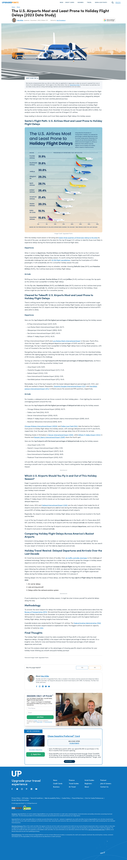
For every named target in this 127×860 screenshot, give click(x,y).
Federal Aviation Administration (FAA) (87, 623)
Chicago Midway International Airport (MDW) (41, 426)
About (87, 787)
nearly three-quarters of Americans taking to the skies (78, 238)
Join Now (40, 717)
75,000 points (74, 743)
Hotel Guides (89, 780)
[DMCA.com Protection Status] (17, 808)
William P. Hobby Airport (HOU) (89, 435)
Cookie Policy (66, 798)
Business (80, 2)
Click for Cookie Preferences (94, 798)
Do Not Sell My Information (20, 800)
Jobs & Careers (105, 784)
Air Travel (72, 787)
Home (13, 7)
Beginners (88, 784)
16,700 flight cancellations (61, 260)
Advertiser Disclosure (118, 3)
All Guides (25, 798)
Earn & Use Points (101, 2)
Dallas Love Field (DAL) (69, 426)
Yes (82, 667)
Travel (89, 2)
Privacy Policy (16, 798)
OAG (41, 628)
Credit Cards (69, 2)
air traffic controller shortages (76, 558)
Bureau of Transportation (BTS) (36, 612)
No (95, 667)
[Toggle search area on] (113, 3)
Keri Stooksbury (61, 20)
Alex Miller (20, 20)
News (61, 2)
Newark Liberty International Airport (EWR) (49, 437)
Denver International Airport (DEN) (60, 435)
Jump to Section (31, 78)
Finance (72, 780)
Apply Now (37, 754)
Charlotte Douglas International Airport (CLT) (70, 386)
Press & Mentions (77, 798)
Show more (68, 761)
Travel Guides (74, 784)
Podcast (103, 780)
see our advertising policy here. (96, 829)
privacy (35, 720)
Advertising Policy (75, 85)
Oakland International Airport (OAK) (55, 505)
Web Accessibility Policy (52, 798)
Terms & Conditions (36, 798)
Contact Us (104, 787)
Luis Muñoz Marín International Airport (67, 341)
